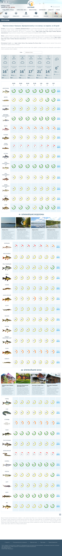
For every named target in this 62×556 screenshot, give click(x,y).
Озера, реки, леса (21, 9)
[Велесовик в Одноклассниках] (5, 2)
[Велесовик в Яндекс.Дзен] (7, 2)
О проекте (7, 542)
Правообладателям (53, 542)
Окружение (42, 9)
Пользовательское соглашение (20, 542)
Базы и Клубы (33, 9)
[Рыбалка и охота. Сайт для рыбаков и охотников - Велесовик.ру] (31, 4)
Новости (50, 9)
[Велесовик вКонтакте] (2, 2)
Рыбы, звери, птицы (8, 9)
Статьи (58, 9)
